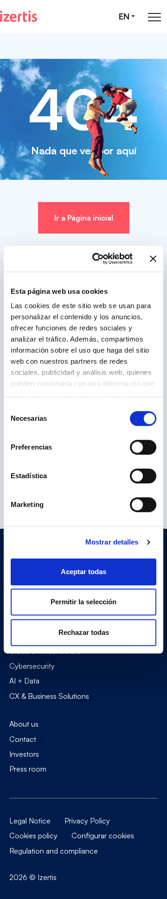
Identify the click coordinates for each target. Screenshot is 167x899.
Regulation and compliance (53, 850)
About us (24, 723)
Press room (27, 768)
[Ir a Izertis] (18, 16)
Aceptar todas (83, 572)
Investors (24, 754)
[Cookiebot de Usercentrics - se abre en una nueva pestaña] (98, 259)
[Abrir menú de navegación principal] (154, 16)
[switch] (143, 447)
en (124, 16)
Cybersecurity (32, 666)
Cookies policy (33, 835)
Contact (22, 739)
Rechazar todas (83, 632)
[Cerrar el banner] (153, 258)
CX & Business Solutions (49, 695)
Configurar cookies (102, 835)
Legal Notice (30, 820)
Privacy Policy (87, 820)
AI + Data (24, 680)
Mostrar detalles (112, 542)
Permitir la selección (83, 602)
